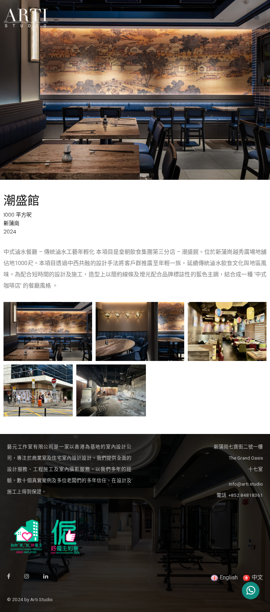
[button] (256, 17)
